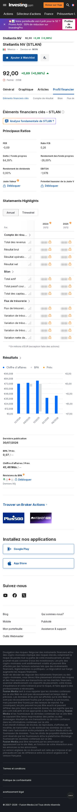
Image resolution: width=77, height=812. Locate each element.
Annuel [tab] (11, 212)
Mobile (7, 621)
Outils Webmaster (13, 636)
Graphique (25, 89)
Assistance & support (53, 628)
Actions (8, 13)
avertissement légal (13, 791)
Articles (43, 89)
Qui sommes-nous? (52, 614)
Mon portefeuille (12, 628)
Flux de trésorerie (15, 300)
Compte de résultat (43, 98)
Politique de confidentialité (17, 780)
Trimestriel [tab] (28, 212)
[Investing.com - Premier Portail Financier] (21, 5)
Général (8, 89)
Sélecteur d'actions (29, 13)
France (48, 13)
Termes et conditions (14, 768)
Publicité (46, 621)
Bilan (60, 98)
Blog (5, 614)
